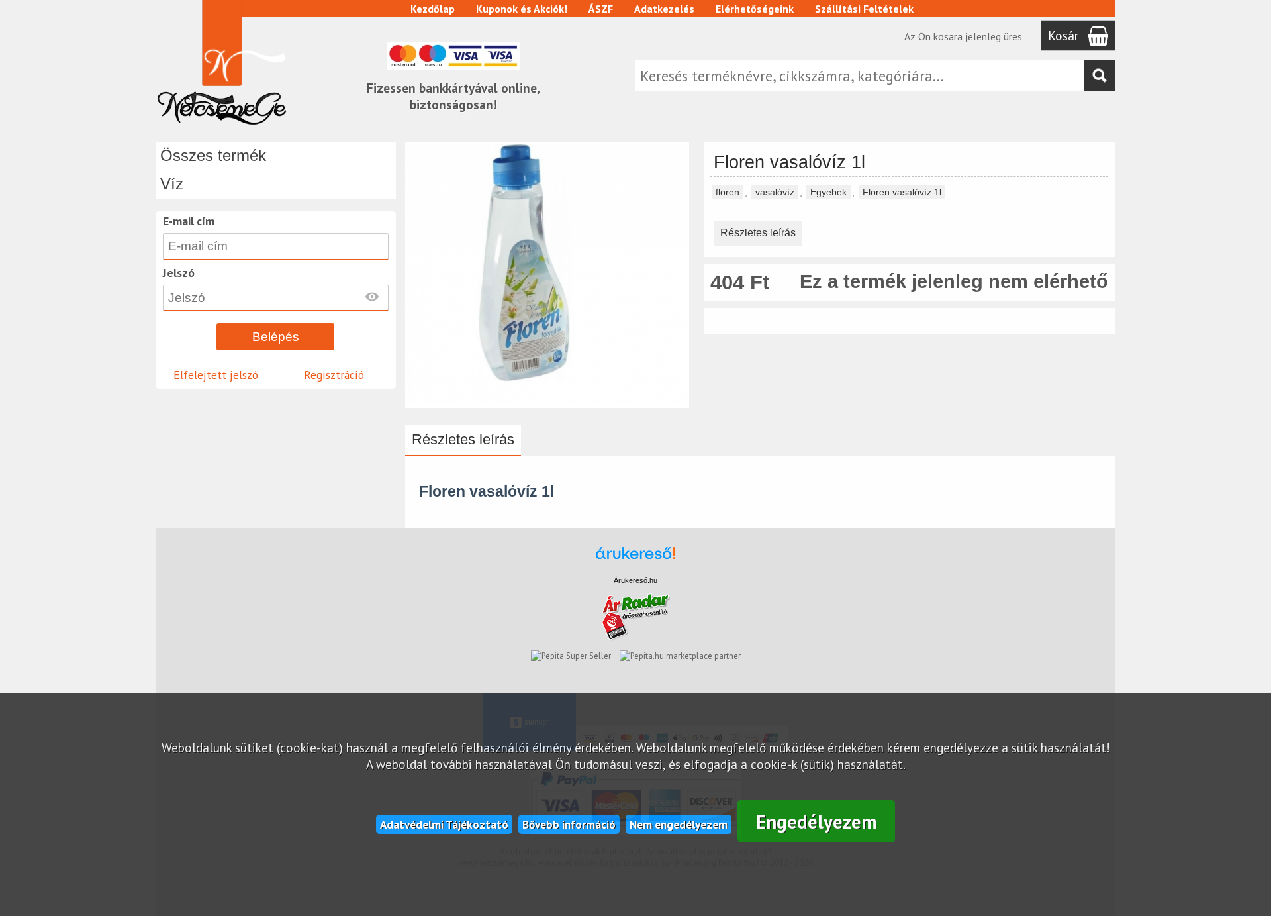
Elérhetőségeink (755, 8)
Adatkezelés (664, 8)
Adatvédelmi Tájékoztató (444, 824)
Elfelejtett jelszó (215, 374)
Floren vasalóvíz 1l (902, 192)
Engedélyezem (816, 821)
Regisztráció (334, 374)
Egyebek (828, 192)
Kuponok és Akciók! (521, 8)
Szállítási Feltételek (864, 8)
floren (727, 192)
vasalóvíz (774, 192)
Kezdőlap (432, 8)
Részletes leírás (758, 232)
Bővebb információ (569, 824)
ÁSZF (600, 8)
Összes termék (213, 155)
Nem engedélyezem (679, 824)
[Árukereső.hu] (635, 559)
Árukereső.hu (635, 580)
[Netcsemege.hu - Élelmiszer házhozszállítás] (222, 128)
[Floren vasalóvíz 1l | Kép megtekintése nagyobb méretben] (547, 401)
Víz (171, 184)
